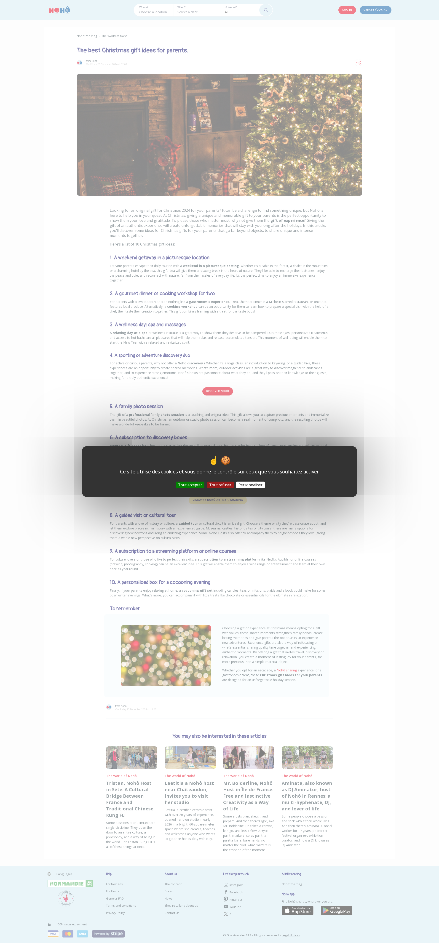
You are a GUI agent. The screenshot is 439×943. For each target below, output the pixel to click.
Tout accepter (190, 484)
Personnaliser (250, 484)
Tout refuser (220, 484)
